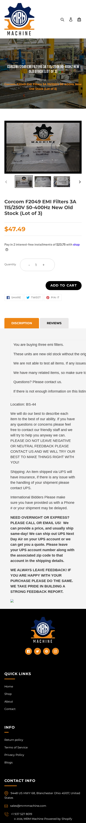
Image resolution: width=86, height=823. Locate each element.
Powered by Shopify (58, 819)
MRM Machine (33, 819)
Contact (10, 709)
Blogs (8, 762)
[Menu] (79, 19)
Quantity (10, 264)
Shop (8, 694)
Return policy (13, 740)
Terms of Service (16, 747)
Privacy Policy (14, 755)
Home (41, 79)
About (8, 701)
